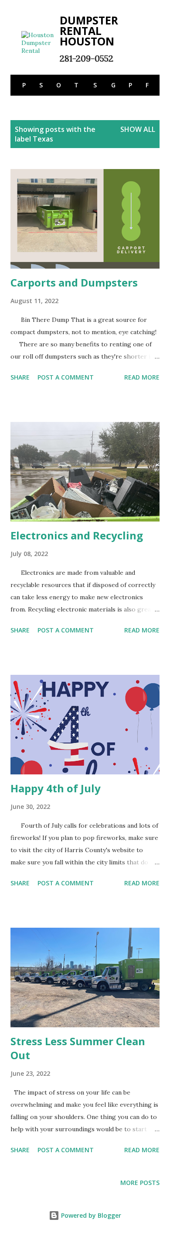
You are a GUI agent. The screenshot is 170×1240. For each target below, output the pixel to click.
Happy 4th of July (55, 788)
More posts (140, 1182)
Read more (142, 377)
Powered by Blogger (90, 1215)
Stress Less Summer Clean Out (77, 1048)
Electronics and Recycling (76, 535)
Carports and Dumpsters (74, 282)
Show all (137, 129)
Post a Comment (65, 377)
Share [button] (20, 377)
